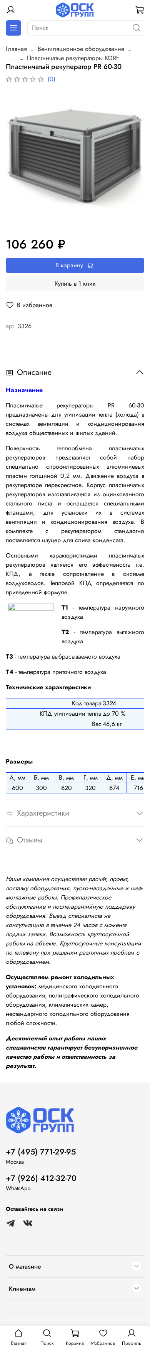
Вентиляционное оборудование (81, 48)
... (11, 58)
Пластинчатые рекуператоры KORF (73, 58)
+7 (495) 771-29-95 (41, 1152)
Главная (16, 48)
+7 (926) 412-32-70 (41, 1178)
